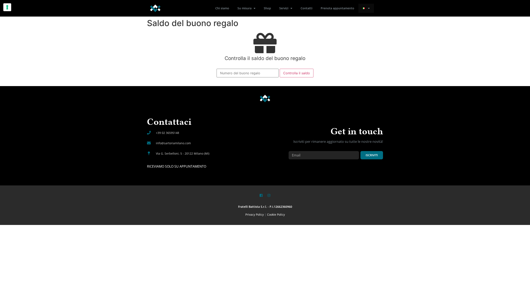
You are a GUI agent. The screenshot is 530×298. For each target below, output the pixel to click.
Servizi (283, 8)
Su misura (244, 8)
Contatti (306, 8)
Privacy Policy (254, 214)
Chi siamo (222, 8)
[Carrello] (381, 8)
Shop (267, 8)
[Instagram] (269, 195)
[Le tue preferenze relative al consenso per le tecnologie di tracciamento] (7, 7)
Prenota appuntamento (337, 8)
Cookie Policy (276, 214)
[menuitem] (366, 8)
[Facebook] (261, 195)
